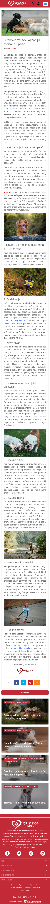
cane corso (9, 109)
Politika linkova (25, 890)
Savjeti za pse (10, 702)
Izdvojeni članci (37, 758)
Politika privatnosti (16, 888)
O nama (13, 885)
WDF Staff (12, 48)
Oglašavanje (23, 885)
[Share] (37, 682)
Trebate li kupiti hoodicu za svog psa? (25, 802)
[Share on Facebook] (16, 682)
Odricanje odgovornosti (32, 888)
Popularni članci (11, 761)
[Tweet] (23, 682)
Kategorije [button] (25, 692)
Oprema (8, 786)
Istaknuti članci (23, 702)
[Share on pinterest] (30, 682)
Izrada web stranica (15, 902)
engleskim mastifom (22, 648)
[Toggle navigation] (4, 4)
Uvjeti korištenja (35, 885)
